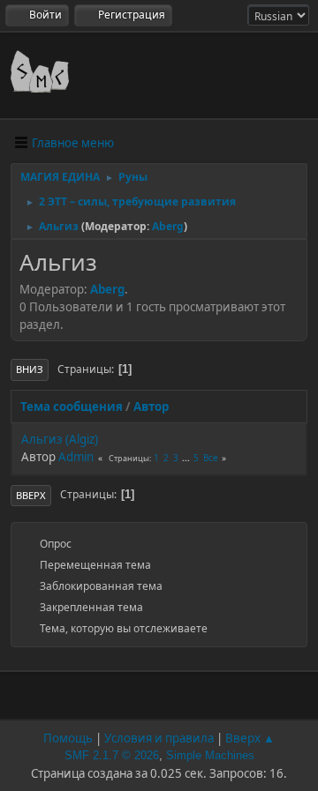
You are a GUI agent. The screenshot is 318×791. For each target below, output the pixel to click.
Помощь (68, 738)
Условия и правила (159, 738)
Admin (76, 457)
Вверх (31, 495)
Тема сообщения (71, 406)
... (187, 457)
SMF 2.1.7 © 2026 (111, 755)
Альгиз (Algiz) (59, 439)
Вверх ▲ (250, 738)
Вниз (29, 369)
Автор (151, 406)
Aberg (168, 226)
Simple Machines (210, 755)
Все (210, 457)
